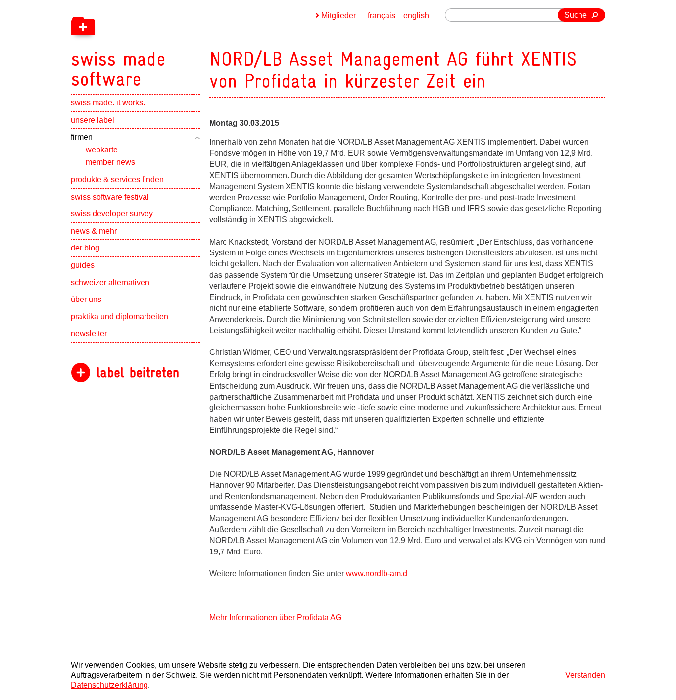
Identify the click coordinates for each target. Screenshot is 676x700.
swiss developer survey (112, 213)
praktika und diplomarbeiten (119, 316)
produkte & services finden (117, 179)
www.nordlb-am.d (376, 573)
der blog (85, 248)
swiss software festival (110, 197)
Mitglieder (338, 15)
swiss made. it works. (108, 103)
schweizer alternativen (110, 282)
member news (110, 162)
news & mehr (94, 231)
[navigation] (170, 44)
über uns (86, 299)
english (416, 15)
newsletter (89, 333)
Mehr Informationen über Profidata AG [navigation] (275, 617)
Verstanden (585, 675)
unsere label (92, 120)
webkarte (102, 150)
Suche (575, 15)
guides (83, 265)
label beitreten (138, 372)
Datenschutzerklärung (109, 685)
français (381, 15)
